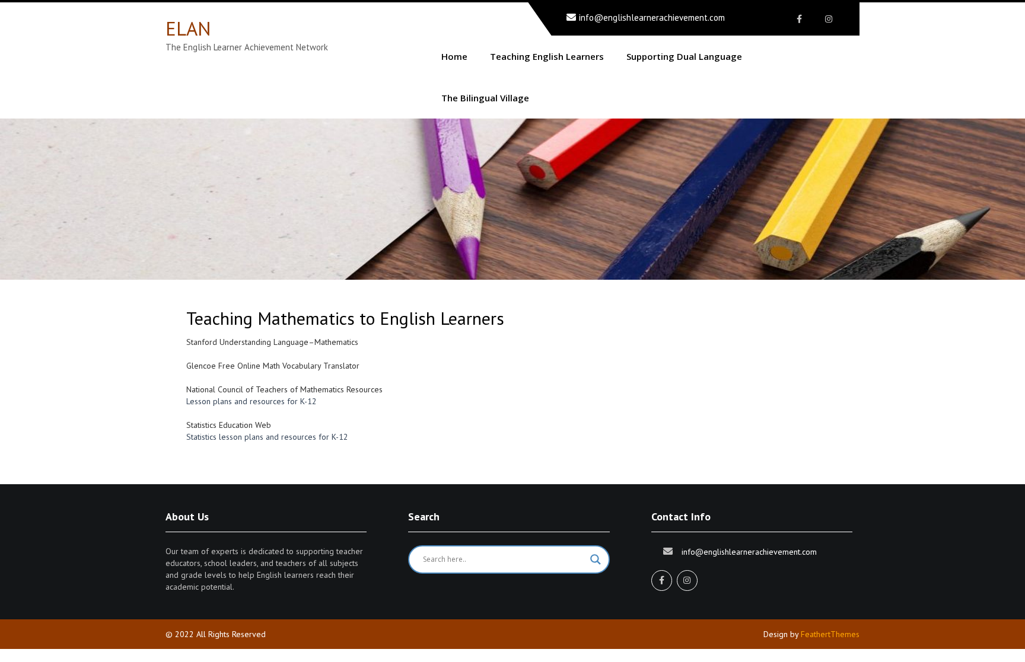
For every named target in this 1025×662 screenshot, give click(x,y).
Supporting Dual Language (684, 56)
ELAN (188, 28)
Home (454, 56)
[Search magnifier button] (595, 559)
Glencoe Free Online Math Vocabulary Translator (272, 365)
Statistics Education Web (228, 425)
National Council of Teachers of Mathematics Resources (284, 389)
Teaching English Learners (547, 56)
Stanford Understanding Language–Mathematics (273, 342)
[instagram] (828, 19)
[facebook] (799, 19)
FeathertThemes (830, 634)
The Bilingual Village (485, 98)
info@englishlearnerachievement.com (652, 17)
